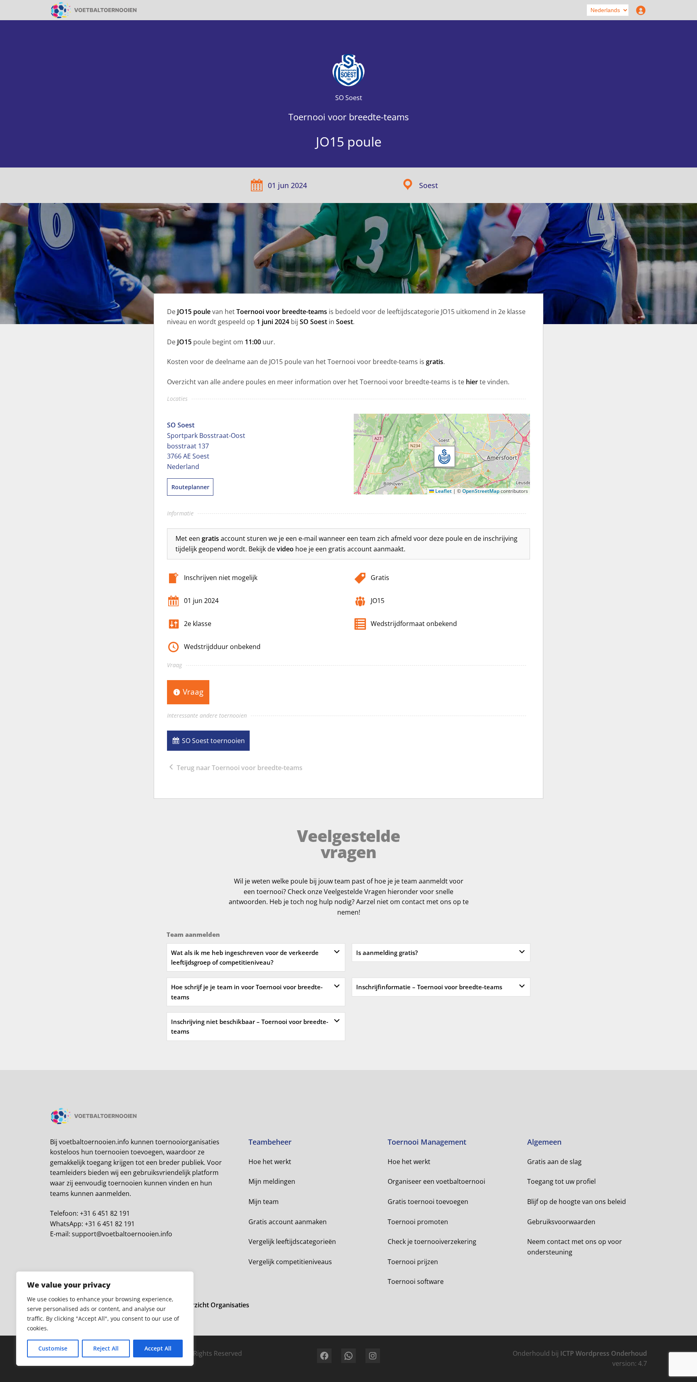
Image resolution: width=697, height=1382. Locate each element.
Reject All (106, 1348)
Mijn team (263, 1201)
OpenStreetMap (480, 491)
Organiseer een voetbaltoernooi (436, 1181)
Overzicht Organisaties (214, 1304)
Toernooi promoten (418, 1221)
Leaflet (443, 491)
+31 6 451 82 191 (105, 1213)
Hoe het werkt (269, 1161)
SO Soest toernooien (213, 740)
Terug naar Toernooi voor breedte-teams (239, 767)
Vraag (193, 691)
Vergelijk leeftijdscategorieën (292, 1241)
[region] (105, 1318)
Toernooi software (416, 1281)
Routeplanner (190, 487)
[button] (444, 456)
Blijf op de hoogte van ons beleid (576, 1201)
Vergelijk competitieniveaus (290, 1261)
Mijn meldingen (271, 1181)
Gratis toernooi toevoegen (428, 1201)
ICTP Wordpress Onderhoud (603, 1353)
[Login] (639, 10)
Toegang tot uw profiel (561, 1181)
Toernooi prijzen (413, 1261)
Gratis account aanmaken (287, 1221)
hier (472, 381)
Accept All (157, 1348)
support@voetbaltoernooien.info (122, 1233)
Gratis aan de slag (554, 1161)
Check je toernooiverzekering (432, 1241)
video (285, 548)
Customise (52, 1348)
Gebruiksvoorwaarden (561, 1221)
